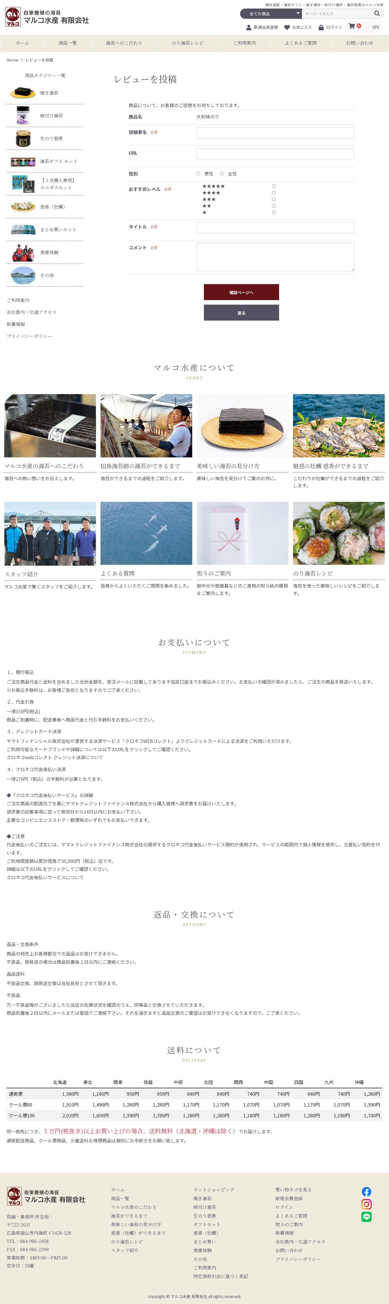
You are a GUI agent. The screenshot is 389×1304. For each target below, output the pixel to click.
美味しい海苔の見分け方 (136, 1224)
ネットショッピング (213, 1190)
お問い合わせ (359, 43)
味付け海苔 (51, 115)
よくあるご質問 (301, 43)
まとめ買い (204, 1242)
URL (133, 152)
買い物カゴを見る (293, 1190)
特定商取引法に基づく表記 (220, 1276)
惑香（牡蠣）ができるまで (138, 1233)
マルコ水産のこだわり (134, 1207)
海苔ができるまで (129, 1216)
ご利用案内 (244, 43)
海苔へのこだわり (124, 43)
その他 (47, 275)
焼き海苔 (49, 92)
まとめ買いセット (58, 229)
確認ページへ (241, 292)
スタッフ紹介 (124, 1250)
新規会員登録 (289, 1198)
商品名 (135, 116)
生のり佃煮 (51, 138)
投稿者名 (138, 132)
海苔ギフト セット (59, 161)
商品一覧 (68, 43)
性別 (133, 173)
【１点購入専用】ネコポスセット (58, 184)
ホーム (22, 43)
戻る (241, 313)
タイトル (138, 226)
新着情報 (16, 324)
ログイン (284, 1207)
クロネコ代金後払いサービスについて (45, 877)
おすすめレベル (145, 189)
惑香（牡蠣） (53, 206)
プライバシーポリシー (29, 336)
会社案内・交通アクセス (32, 312)
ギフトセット (207, 1224)
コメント (138, 247)
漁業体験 (49, 252)
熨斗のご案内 (289, 1224)
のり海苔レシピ (188, 43)
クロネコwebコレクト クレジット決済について (55, 757)
